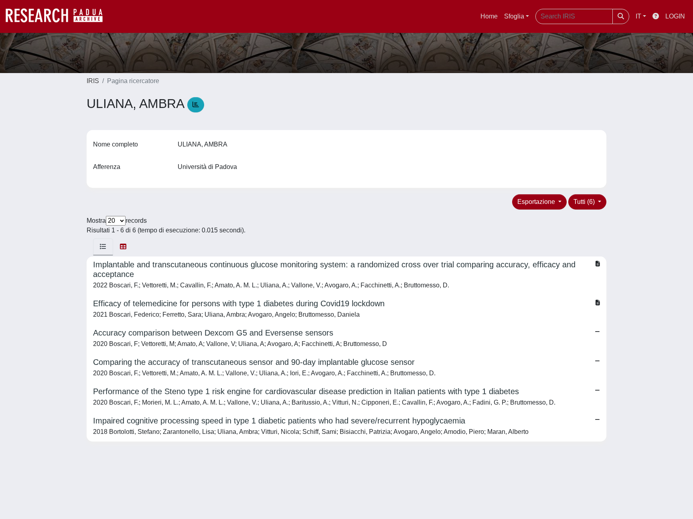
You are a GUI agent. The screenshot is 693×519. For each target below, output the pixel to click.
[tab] (103, 246)
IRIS (93, 80)
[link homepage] (58, 16)
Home (489, 16)
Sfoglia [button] (514, 16)
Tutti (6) (584, 201)
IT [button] (638, 16)
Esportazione (537, 201)
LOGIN (675, 16)
